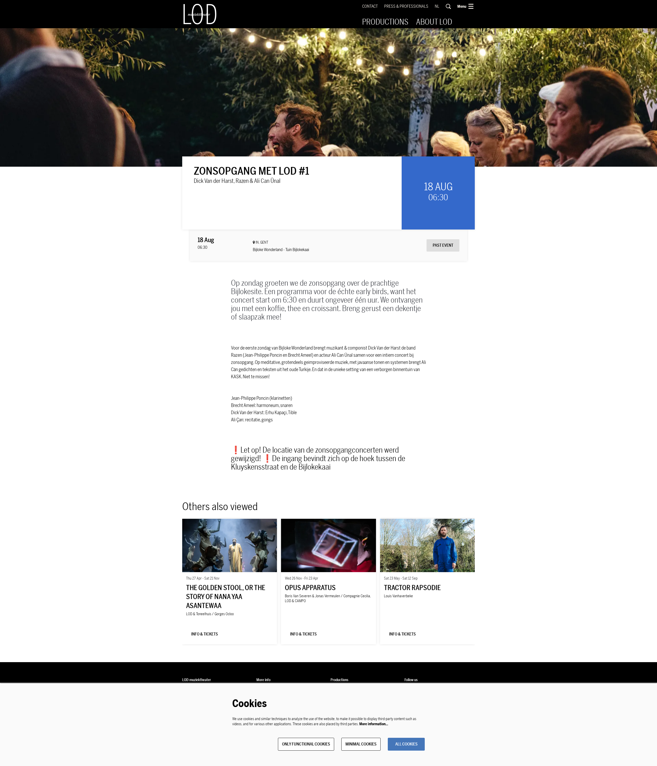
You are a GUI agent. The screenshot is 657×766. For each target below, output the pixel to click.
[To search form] (448, 6)
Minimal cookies (360, 744)
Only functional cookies (306, 744)
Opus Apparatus (310, 587)
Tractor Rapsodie (412, 587)
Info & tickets (204, 634)
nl (437, 6)
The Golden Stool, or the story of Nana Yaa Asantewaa (225, 596)
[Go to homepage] (200, 14)
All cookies (406, 744)
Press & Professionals (406, 6)
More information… (373, 724)
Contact (370, 6)
